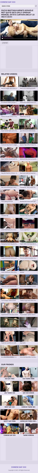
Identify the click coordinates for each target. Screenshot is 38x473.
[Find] (36, 6)
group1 (6, 42)
